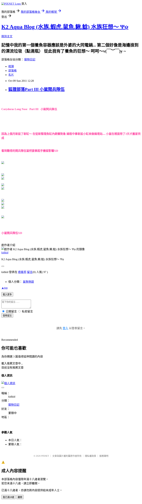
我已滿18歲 (8, 497)
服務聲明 (103, 456)
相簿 (11, 66)
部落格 (12, 70)
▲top (4, 287)
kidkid (4, 252)
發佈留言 (7, 315)
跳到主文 (6, 36)
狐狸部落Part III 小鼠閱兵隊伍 (36, 89)
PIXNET (45, 456)
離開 (20, 497)
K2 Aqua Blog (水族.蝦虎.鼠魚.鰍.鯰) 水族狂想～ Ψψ (64, 27)
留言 (30, 272)
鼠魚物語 (28, 281)
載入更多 (7, 294)
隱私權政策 (90, 456)
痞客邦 (22, 272)
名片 (11, 74)
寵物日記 (29, 59)
